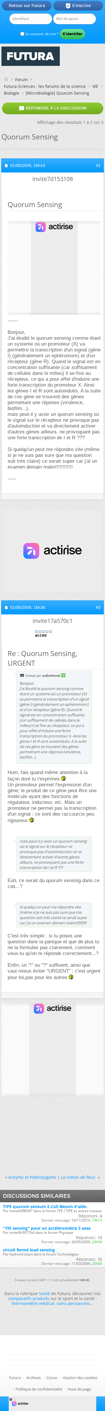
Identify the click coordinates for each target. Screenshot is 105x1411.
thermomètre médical (33, 1303)
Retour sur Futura (27, 5)
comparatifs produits (28, 1298)
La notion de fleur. (79, 1177)
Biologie (11, 93)
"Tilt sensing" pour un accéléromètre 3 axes (47, 1228)
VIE (95, 86)
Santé (44, 1293)
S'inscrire (78, 6)
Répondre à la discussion (52, 108)
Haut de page (79, 1389)
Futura (15, 1377)
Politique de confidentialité (38, 1389)
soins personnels (73, 1303)
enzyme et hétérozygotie (32, 1177)
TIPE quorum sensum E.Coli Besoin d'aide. (45, 1206)
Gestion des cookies (80, 1377)
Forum (21, 79)
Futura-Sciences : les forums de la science (45, 86)
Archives (33, 1377)
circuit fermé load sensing (29, 1250)
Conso (51, 1377)
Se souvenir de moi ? (41, 33)
